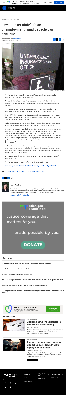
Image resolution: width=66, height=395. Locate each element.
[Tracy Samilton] (5, 187)
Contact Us (27, 374)
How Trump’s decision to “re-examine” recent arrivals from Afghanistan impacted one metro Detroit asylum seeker (33, 291)
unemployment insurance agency (36, 171)
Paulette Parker (30, 327)
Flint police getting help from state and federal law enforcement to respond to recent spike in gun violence (33, 280)
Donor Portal (48, 2)
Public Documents (28, 381)
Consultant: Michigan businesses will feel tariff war (17, 274)
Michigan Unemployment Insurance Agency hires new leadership (44, 323)
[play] (4, 8)
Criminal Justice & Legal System (10, 19)
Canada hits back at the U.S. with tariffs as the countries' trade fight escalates (24, 285)
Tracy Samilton (17, 38)
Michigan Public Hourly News (43, 374)
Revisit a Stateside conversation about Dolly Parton (17, 269)
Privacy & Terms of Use (57, 374)
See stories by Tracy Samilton (20, 195)
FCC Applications (55, 378)
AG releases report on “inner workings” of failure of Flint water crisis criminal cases (26, 263)
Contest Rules (41, 378)
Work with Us (27, 378)
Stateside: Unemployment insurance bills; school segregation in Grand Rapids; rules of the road (44, 345)
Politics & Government (32, 319)
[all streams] (63, 8)
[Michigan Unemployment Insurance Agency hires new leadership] (14, 325)
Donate (59, 2)
